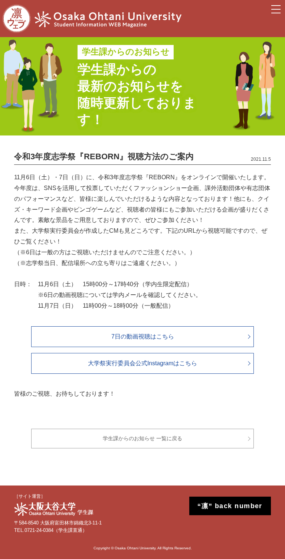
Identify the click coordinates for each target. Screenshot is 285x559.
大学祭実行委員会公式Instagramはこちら (142, 363)
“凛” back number (229, 506)
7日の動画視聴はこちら (142, 336)
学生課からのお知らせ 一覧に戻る (142, 438)
